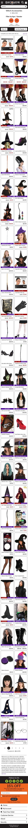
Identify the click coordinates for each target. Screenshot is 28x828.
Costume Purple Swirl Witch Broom (19, 717)
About (3, 819)
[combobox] (12, 6)
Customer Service (7, 815)
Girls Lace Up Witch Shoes (6, 410)
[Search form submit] (25, 6)
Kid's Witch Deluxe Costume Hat (19, 198)
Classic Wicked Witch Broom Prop (6, 292)
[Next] (23, 748)
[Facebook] (6, 781)
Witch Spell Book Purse (6, 316)
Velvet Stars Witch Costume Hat (5, 717)
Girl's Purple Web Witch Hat (7, 505)
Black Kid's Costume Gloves (19, 316)
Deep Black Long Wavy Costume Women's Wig (20, 410)
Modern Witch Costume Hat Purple (20, 245)
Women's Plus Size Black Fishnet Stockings (7, 599)
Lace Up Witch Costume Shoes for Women (20, 151)
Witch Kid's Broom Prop (7, 528)
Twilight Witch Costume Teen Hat (7, 198)
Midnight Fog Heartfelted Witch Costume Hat (7, 457)
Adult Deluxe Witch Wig (20, 599)
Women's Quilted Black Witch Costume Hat (7, 623)
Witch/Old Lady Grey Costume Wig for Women (7, 646)
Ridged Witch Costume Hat (6, 151)
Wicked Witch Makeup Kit (20, 528)
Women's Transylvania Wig (20, 174)
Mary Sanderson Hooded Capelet (20, 505)
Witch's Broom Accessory (20, 221)
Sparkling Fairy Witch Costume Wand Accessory (7, 245)
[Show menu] (2, 2)
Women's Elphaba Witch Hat (7, 387)
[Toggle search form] (22, 2)
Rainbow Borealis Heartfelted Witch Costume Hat (19, 670)
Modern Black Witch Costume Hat (19, 54)
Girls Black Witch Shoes (7, 363)
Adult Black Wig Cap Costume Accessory (19, 292)
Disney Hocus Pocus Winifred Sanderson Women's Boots (19, 78)
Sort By (20, 29)
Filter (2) (4, 29)
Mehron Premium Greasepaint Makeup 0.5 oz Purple (7, 670)
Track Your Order (8, 812)
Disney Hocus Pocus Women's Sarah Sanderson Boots (6, 103)
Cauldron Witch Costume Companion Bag (20, 623)
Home (5, 805)
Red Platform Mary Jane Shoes (20, 434)
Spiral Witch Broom (6, 174)
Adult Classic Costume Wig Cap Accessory (6, 54)
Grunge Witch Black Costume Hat (19, 387)
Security (3, 822)
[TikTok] (21, 781)
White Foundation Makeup (7, 552)
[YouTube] (17, 781)
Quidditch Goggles (6, 434)
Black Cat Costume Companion (6, 269)
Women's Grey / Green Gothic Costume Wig (6, 481)
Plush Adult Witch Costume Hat (5, 221)
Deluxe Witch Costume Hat (20, 552)
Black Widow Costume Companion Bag (6, 741)
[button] (26, 2)
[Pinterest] (10, 781)
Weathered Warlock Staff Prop (20, 363)
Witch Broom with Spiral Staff (20, 127)
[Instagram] (14, 781)
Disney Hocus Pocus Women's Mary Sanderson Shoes (20, 103)
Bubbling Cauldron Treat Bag (20, 457)
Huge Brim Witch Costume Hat (20, 269)
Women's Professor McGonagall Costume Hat (7, 127)
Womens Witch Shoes (6, 78)
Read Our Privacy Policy (14, 802)
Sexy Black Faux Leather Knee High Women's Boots (20, 646)
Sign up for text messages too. (11, 796)
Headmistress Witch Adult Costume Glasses (20, 741)
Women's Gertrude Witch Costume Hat (20, 481)
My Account (7, 808)
